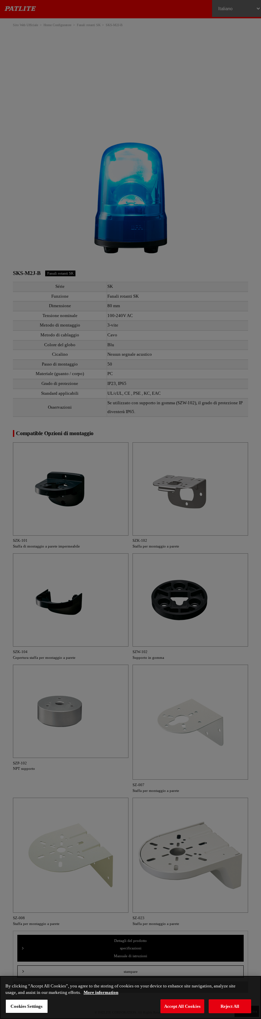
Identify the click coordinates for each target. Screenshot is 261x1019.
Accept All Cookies (182, 1006)
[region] (130, 997)
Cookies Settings (26, 1006)
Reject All (230, 1006)
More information (101, 992)
